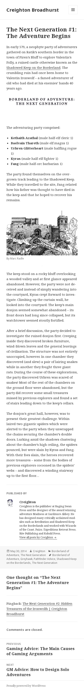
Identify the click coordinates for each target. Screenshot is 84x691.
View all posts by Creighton (36, 537)
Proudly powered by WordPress (26, 686)
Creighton (39, 551)
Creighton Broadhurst (32, 9)
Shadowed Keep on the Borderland (33, 67)
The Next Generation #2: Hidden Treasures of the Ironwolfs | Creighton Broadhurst (39, 608)
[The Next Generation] (42, 102)
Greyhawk (26, 559)
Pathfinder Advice (44, 559)
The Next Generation (33, 555)
